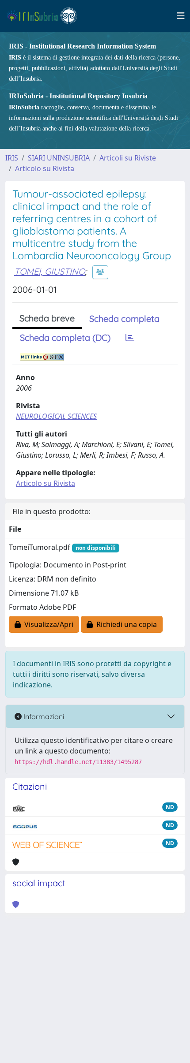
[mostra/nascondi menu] (181, 15)
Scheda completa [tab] (124, 318)
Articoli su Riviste (127, 158)
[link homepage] (45, 15)
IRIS (11, 158)
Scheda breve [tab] (47, 318)
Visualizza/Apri (47, 624)
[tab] (130, 337)
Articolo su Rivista (44, 168)
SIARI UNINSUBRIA (59, 158)
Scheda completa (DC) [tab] (65, 337)
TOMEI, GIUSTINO (49, 271)
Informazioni (43, 716)
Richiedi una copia (125, 624)
